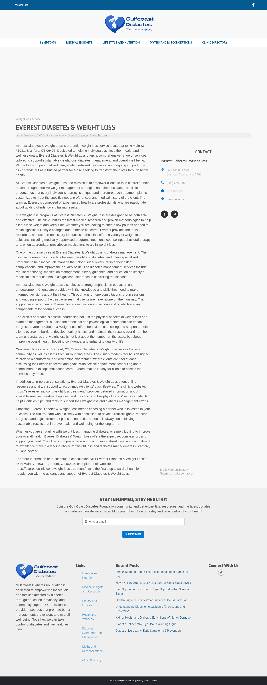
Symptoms (48, 42)
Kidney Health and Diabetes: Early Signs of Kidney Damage (153, 617)
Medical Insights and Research (92, 589)
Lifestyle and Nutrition (121, 42)
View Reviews (175, 199)
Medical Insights (79, 42)
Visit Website (175, 191)
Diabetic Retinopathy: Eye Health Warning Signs (146, 624)
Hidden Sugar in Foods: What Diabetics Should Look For (151, 600)
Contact (23, 5)
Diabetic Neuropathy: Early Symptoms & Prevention (148, 630)
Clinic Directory (214, 42)
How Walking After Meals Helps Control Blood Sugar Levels (153, 582)
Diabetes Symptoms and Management (92, 632)
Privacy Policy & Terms (146, 681)
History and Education (89, 603)
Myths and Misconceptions (171, 42)
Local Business (25, 135)
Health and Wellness (89, 617)
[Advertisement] (133, 89)
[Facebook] (164, 214)
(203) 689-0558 (176, 183)
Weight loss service (28, 119)
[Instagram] (174, 214)
